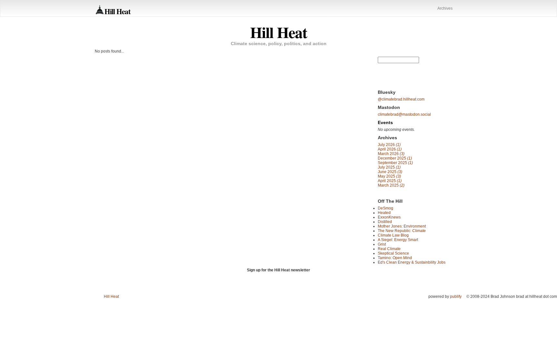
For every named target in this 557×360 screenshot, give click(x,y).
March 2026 (391, 153)
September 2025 (395, 163)
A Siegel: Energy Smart (398, 240)
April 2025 (390, 181)
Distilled (385, 221)
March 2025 (391, 185)
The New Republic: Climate (402, 231)
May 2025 (389, 176)
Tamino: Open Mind (395, 258)
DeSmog (385, 208)
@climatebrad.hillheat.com (401, 99)
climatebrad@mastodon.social (404, 114)
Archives (445, 8)
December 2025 (395, 158)
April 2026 (390, 149)
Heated (384, 212)
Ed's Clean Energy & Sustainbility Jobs (411, 262)
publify (456, 296)
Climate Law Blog (393, 235)
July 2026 (389, 144)
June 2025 (390, 172)
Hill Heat (117, 11)
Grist (382, 244)
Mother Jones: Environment (402, 226)
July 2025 (389, 167)
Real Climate (389, 249)
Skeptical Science (393, 253)
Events (385, 122)
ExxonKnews (389, 217)
